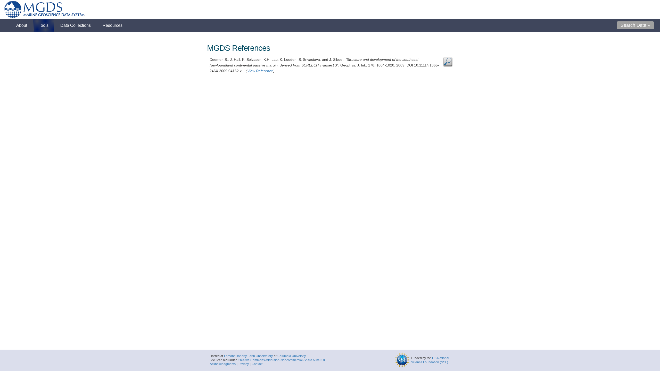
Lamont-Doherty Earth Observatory (248, 356)
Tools (43, 25)
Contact (257, 364)
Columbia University (291, 356)
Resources (112, 25)
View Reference (260, 71)
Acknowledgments (223, 364)
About (21, 25)
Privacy (243, 364)
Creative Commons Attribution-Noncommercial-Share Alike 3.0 (281, 360)
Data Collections (75, 25)
